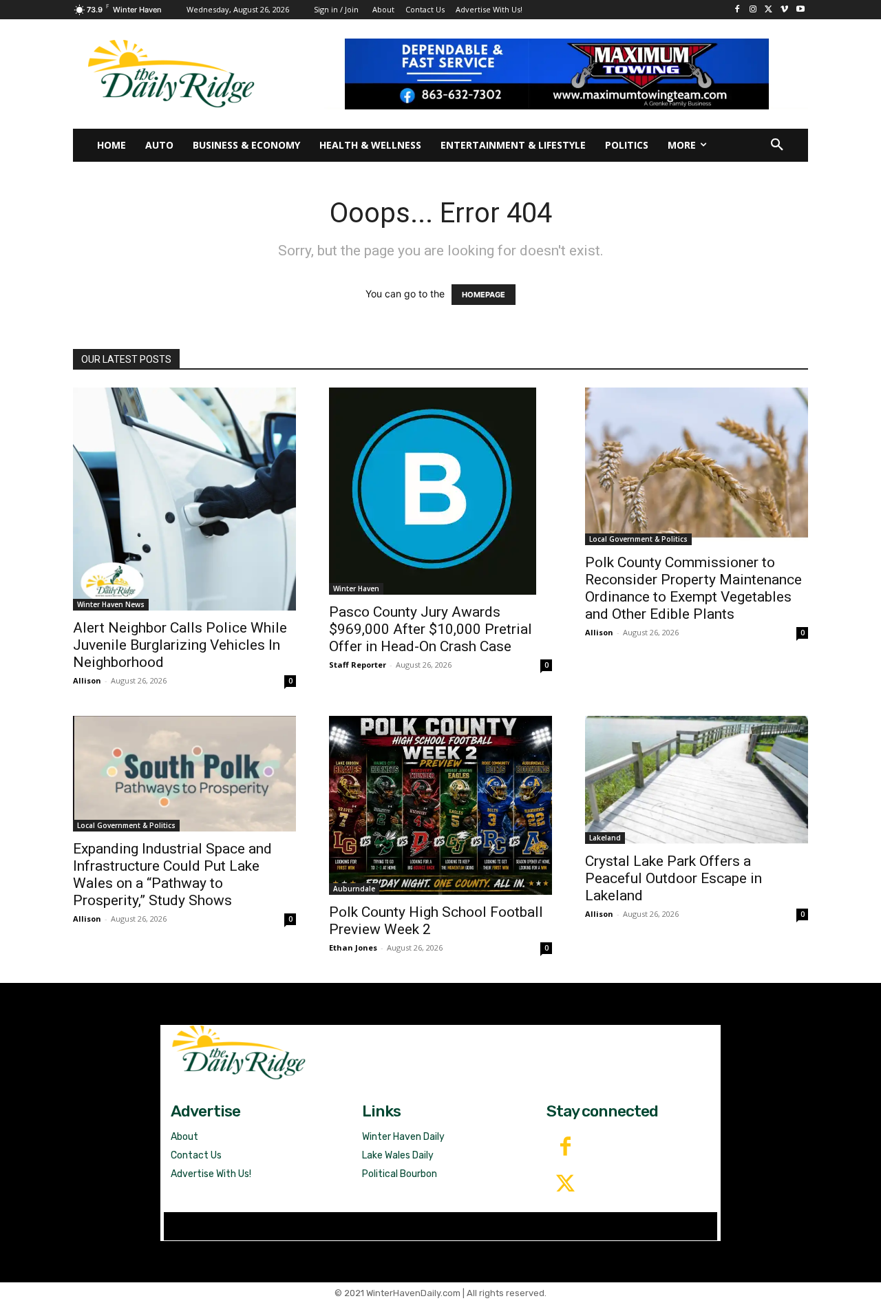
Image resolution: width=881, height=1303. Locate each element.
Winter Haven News (111, 604)
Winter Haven (356, 588)
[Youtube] (800, 10)
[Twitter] (565, 1184)
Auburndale (354, 888)
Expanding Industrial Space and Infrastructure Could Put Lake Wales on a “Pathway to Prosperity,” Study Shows (172, 874)
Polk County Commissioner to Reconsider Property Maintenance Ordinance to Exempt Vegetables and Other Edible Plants (693, 588)
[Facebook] (737, 10)
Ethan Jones (353, 947)
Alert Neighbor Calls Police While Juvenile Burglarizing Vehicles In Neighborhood (180, 644)
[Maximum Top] (566, 74)
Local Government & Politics (638, 539)
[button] (777, 145)
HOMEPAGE (483, 294)
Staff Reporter (357, 664)
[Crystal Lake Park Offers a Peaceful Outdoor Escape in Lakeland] (696, 780)
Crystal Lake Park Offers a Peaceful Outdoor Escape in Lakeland (673, 878)
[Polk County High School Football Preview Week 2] (440, 805)
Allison (87, 680)
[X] (769, 10)
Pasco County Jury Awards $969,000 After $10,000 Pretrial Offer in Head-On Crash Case (430, 629)
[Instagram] (753, 10)
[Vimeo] (784, 10)
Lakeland (605, 838)
